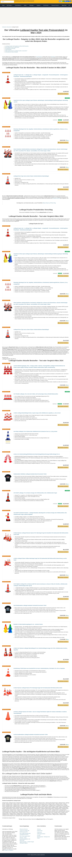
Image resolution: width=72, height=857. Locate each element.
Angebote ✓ (39, 5)
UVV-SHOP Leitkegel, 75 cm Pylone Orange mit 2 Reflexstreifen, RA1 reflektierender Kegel (35, 492)
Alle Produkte (9, 5)
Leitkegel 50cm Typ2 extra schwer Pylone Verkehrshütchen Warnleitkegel (31, 176)
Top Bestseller (39, 56)
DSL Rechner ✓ (46, 5)
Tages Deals (64, 5)
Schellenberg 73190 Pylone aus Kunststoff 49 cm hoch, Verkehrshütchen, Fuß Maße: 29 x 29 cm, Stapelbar (39, 668)
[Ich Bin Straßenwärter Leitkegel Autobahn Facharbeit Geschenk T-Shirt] (7, 738)
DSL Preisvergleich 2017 (25, 836)
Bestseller (53, 56)
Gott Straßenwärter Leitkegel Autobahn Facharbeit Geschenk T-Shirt (30, 605)
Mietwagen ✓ (31, 5)
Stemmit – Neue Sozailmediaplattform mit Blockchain (25, 839)
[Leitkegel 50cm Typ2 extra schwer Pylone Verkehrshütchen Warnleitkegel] (7, 180)
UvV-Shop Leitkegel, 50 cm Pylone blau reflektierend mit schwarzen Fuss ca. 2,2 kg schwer (35, 431)
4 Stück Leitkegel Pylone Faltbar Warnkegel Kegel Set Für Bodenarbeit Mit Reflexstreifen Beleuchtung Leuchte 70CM (40, 559)
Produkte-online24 (56, 198)
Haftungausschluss (41, 833)
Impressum (39, 832)
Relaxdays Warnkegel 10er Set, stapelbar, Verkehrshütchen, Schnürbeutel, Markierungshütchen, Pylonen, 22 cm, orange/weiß (41, 129)
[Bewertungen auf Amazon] (8, 441)
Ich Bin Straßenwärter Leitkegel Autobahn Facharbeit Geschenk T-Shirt (31, 734)
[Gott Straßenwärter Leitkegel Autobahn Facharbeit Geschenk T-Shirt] (7, 609)
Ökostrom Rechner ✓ (56, 5)
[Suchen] (69, 5)
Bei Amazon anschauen (63, 93)
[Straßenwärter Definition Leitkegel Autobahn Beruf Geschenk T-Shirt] (7, 477)
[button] (13, 5)
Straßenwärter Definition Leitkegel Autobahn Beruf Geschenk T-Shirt (30, 474)
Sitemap (39, 829)
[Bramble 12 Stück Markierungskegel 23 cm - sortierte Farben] (7, 628)
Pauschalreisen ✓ (18, 5)
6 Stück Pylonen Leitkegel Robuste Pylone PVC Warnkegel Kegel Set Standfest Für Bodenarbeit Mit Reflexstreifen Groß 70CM (41, 533)
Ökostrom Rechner (24, 829)
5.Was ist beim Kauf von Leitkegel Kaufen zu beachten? (16, 50)
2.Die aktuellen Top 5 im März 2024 (12, 47)
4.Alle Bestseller (8, 49)
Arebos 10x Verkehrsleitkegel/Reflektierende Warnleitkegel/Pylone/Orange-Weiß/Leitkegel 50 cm (37, 454)
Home (3, 5)
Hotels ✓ (25, 5)
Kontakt (38, 835)
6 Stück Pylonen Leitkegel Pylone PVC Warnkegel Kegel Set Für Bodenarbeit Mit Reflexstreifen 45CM (38, 687)
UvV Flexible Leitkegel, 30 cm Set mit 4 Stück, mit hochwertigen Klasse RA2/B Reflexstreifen (36, 394)
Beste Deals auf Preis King (49, 202)
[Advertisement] (36, 16)
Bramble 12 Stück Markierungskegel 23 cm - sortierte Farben (28, 624)
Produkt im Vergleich (8, 850)
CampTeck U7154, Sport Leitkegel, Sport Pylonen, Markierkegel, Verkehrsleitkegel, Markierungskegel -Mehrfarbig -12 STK (41, 101)
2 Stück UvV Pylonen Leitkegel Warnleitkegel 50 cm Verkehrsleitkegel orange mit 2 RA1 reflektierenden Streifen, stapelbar (40, 649)
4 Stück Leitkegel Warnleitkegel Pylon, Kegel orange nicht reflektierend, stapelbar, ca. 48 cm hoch (37, 412)
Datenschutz (39, 830)
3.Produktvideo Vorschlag (10, 48)
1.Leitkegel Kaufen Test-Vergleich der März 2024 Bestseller (17, 46)
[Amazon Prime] (67, 140)
